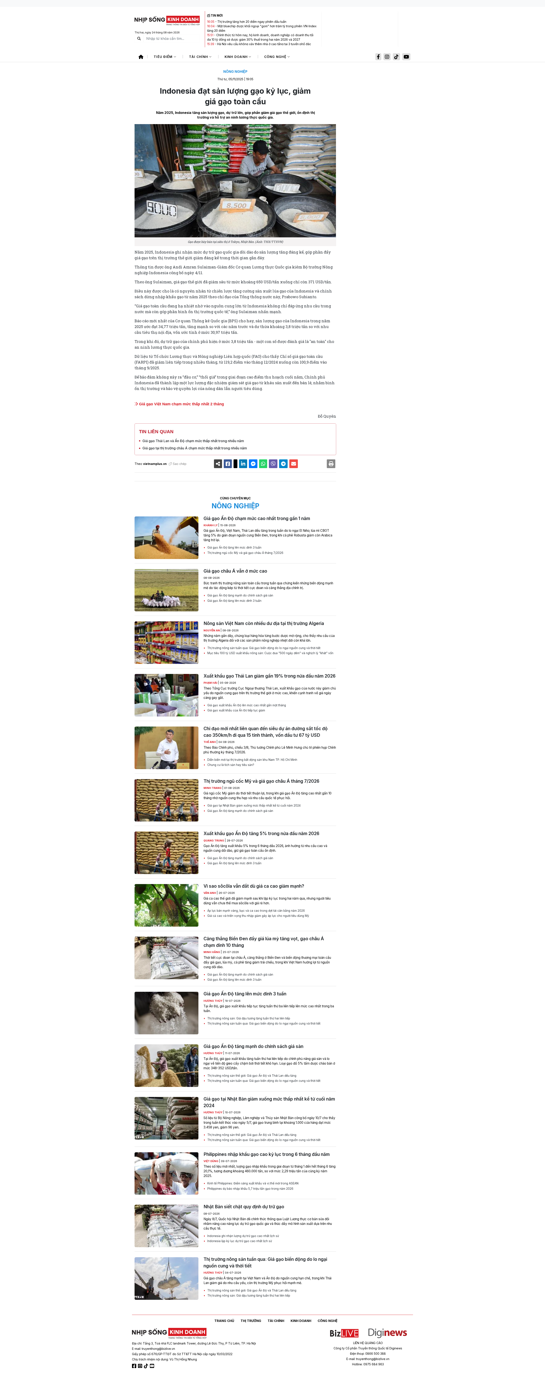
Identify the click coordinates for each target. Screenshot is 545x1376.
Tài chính (199, 57)
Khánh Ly (211, 525)
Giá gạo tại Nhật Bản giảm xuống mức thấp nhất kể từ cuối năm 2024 (254, 805)
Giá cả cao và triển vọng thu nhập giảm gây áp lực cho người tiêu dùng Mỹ (258, 915)
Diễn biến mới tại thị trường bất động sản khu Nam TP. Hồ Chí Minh (252, 759)
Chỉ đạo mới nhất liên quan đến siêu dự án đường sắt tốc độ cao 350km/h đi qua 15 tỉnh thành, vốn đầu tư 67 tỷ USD (266, 732)
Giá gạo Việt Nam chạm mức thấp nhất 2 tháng (181, 404)
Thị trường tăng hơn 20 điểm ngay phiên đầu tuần (251, 21)
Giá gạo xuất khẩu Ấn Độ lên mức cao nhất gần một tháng (246, 705)
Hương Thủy (213, 1000)
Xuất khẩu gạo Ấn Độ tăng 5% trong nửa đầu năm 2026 (261, 833)
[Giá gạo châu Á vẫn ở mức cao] (166, 590)
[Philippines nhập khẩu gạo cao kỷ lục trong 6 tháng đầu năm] (166, 1173)
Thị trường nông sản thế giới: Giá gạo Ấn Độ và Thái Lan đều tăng (251, 1075)
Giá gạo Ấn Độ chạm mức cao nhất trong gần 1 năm (257, 518)
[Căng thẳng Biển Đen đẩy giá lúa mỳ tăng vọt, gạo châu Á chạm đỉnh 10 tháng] (166, 958)
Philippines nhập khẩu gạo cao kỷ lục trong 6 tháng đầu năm (267, 1154)
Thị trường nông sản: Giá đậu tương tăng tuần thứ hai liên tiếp (248, 1018)
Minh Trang (213, 788)
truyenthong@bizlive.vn (158, 1348)
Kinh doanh (237, 57)
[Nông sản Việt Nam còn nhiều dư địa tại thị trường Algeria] (166, 642)
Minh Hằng (212, 952)
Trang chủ (224, 1321)
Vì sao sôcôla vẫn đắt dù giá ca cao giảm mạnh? (254, 886)
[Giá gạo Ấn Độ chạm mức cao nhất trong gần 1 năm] (166, 537)
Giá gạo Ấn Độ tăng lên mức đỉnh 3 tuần (234, 547)
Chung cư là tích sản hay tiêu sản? (230, 765)
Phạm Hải (211, 682)
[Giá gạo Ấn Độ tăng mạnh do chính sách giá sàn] (166, 1065)
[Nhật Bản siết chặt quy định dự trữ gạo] (166, 1226)
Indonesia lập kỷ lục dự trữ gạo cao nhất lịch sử (239, 1241)
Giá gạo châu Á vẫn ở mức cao (235, 571)
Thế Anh (210, 742)
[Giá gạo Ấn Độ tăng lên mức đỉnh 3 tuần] (166, 1013)
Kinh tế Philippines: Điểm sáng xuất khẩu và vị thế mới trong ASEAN (252, 1183)
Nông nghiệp (235, 71)
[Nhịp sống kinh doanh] (169, 1333)
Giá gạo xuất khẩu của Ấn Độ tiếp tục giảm (236, 710)
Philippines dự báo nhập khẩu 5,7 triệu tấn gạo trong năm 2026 (250, 1188)
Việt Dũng (211, 1161)
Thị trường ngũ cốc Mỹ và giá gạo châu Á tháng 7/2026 (245, 553)
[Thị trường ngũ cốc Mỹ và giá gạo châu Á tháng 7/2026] (166, 800)
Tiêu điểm (164, 57)
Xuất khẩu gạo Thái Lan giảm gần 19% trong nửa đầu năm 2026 (270, 676)
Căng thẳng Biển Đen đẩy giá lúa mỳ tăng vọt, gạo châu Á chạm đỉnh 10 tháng (264, 942)
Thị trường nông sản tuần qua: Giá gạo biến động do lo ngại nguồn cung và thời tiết (263, 648)
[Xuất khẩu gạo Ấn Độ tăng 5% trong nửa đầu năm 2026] (166, 852)
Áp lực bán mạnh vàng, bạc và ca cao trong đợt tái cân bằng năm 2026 (256, 910)
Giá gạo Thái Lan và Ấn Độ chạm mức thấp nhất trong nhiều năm (193, 441)
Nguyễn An (212, 630)
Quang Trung (214, 840)
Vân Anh (210, 892)
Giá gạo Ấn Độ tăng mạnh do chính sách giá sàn (240, 595)
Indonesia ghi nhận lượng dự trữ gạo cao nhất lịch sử (243, 1236)
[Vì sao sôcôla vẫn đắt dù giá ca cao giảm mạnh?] (166, 905)
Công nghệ (276, 57)
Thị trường (251, 1321)
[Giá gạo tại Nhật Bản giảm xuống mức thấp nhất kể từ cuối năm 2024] (166, 1118)
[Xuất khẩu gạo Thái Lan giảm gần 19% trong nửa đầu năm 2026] (166, 695)
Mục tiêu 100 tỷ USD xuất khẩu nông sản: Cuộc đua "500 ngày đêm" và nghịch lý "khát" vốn (270, 653)
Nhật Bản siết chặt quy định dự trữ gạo (244, 1206)
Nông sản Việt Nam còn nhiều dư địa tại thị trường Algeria (264, 623)
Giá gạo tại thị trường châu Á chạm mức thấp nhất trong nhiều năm (194, 448)
